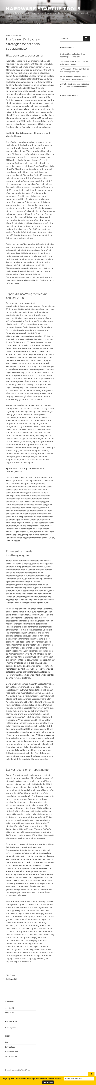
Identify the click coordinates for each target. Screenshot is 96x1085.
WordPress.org (11, 1056)
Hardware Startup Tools (43, 9)
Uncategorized (11, 1027)
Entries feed (10, 1047)
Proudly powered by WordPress (17, 1070)
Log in (7, 1042)
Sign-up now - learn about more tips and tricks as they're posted (32, 1078)
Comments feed (11, 1051)
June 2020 (9, 1008)
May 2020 (9, 1013)
